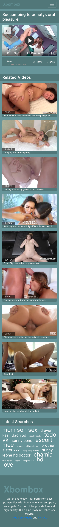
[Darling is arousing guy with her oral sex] (29, 172)
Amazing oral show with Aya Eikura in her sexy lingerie (31, 226)
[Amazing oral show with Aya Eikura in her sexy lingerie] (29, 209)
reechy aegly (35, 436)
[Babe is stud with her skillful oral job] (29, 394)
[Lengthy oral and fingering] (29, 135)
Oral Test (8, 374)
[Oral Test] (29, 357)
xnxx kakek (7, 461)
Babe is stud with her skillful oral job (21, 411)
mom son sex (19, 429)
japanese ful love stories (27, 446)
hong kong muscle (31, 450)
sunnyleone (22, 440)
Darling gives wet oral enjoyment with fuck (25, 300)
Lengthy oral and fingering (17, 152)
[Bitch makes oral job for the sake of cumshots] (29, 320)
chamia (43, 454)
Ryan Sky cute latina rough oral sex (21, 263)
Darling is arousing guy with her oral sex (24, 189)
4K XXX (42, 517)
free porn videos (22, 517)
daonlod (19, 435)
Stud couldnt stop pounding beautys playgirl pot (27, 115)
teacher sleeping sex (24, 461)
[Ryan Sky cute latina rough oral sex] (29, 246)
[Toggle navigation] (52, 4)
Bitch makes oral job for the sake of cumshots (26, 337)
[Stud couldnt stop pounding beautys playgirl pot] (29, 98)
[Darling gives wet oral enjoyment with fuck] (29, 283)
